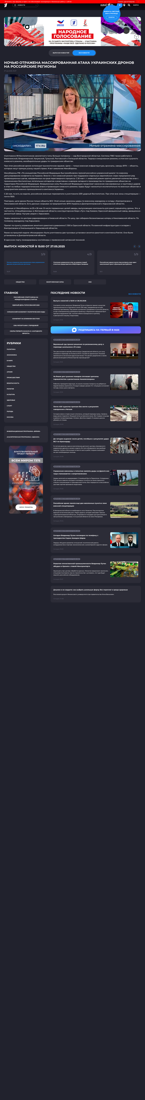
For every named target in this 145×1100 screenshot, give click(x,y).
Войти (136, 5)
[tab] (60, 53)
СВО (90, 282)
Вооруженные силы (55, 282)
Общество (20, 282)
